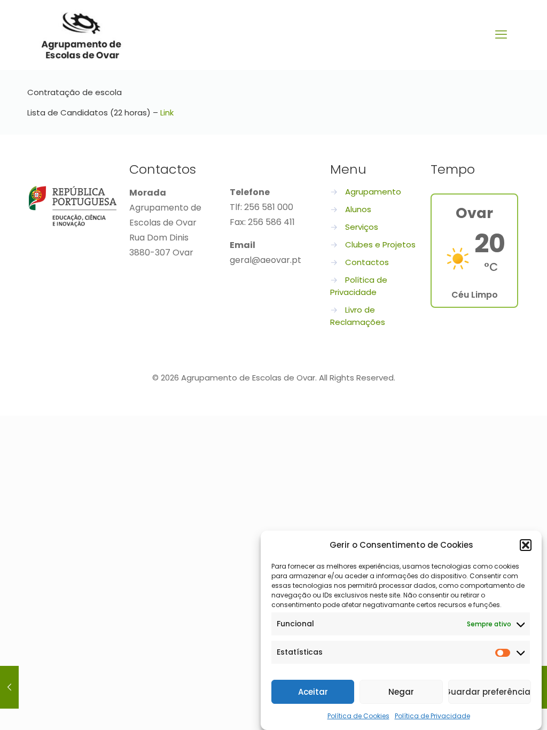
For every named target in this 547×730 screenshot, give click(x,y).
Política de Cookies (358, 715)
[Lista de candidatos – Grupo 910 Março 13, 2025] (9, 687)
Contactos (367, 262)
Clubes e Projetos (380, 244)
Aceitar (313, 691)
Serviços (361, 226)
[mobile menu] (501, 35)
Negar (401, 691)
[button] (525, 545)
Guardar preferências (489, 691)
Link (167, 112)
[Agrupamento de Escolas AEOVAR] (81, 34)
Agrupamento (373, 191)
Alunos (358, 209)
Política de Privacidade (432, 715)
